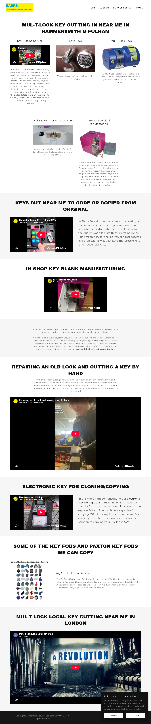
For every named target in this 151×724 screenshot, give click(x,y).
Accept (135, 715)
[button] (140, 7)
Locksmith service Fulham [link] (116, 8)
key (80, 502)
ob (86, 502)
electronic (133, 498)
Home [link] (92, 8)
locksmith (117, 506)
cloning (98, 502)
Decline (113, 715)
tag (90, 502)
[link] (20, 7)
